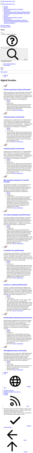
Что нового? (7, 10)
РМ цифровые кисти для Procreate (15, 350)
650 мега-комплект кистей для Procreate (17, 89)
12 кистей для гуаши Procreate (14, 250)
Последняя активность (10, 63)
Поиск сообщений (18, 9)
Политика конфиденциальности (12, 391)
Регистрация (7, 65)
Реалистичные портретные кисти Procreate (18, 317)
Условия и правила (9, 390)
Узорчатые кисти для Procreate (14, 117)
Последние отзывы (9, 17)
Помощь (6, 393)
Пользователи (7, 18)
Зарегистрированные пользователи (13, 20)
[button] (12, 46)
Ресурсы (6, 16)
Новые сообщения (8, 9)
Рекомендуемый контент (10, 12)
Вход (2, 69)
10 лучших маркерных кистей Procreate (17, 214)
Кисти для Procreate (18, 110)
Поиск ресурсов (18, 17)
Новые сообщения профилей (15, 13)
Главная (6, 6)
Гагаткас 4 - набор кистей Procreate (15, 284)
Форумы (6, 8)
